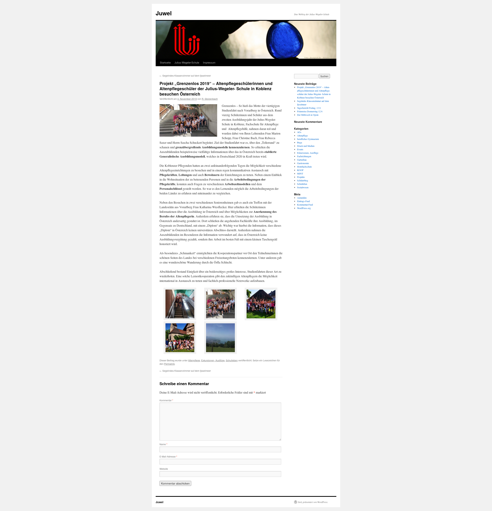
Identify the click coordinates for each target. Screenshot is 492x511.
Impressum (209, 62)
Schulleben (232, 360)
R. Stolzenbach (210, 98)
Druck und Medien (305, 145)
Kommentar (166, 400)
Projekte (301, 176)
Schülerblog (302, 180)
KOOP (300, 170)
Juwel (164, 13)
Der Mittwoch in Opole (307, 114)
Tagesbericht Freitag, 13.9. (309, 107)
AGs (299, 132)
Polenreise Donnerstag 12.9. (310, 111)
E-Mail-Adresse (168, 456)
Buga (299, 142)
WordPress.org (304, 208)
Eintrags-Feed (303, 201)
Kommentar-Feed (305, 204)
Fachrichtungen (304, 156)
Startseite (165, 62)
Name (163, 444)
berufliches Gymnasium (308, 138)
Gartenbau (302, 159)
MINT (300, 173)
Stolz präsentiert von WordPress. (313, 502)
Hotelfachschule (304, 166)
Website (164, 468)
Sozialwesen (302, 187)
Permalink (169, 363)
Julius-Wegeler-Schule (187, 62)
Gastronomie (303, 163)
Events (300, 149)
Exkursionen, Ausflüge (213, 360)
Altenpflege (194, 360)
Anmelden (302, 197)
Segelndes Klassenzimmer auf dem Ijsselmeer (185, 75)
